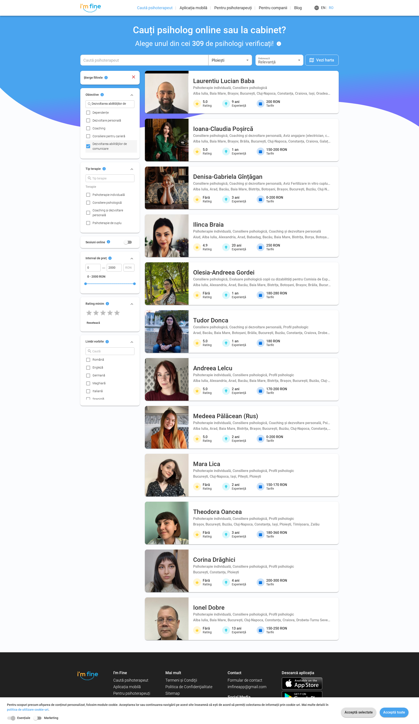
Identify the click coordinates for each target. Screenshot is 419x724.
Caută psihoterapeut (155, 7)
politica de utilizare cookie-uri (27, 709)
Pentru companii (273, 7)
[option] (111, 113)
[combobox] (230, 60)
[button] (279, 60)
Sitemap (172, 693)
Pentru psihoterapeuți (233, 7)
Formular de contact (245, 680)
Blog (298, 7)
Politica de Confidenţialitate (188, 686)
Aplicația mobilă (193, 7)
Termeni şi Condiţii (181, 680)
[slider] (85, 283)
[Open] (247, 60)
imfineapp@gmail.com (247, 686)
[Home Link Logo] (87, 676)
